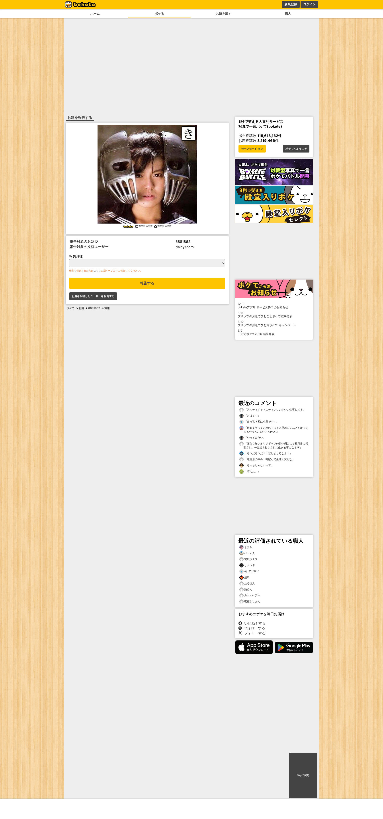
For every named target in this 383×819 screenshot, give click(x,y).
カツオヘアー (252, 595)
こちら (97, 270)
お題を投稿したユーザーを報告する (93, 296)
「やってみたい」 (255, 437)
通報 (107, 308)
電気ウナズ (251, 559)
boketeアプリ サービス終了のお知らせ (263, 305)
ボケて (70, 308)
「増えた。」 (252, 471)
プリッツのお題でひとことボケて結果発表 (265, 314)
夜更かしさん (252, 601)
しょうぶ (249, 565)
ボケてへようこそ (296, 148)
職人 (288, 13)
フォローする (253, 628)
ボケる (159, 13)
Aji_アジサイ (251, 571)
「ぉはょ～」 (252, 415)
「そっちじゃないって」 (259, 465)
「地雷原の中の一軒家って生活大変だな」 (269, 459)
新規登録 (291, 4)
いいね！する (254, 623)
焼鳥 (247, 577)
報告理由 (76, 256)
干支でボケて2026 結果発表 (256, 332)
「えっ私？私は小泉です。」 (261, 421)
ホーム (95, 13)
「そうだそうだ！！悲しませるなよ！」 (268, 453)
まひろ (248, 547)
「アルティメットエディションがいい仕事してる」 (274, 409)
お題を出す (223, 13)
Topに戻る (303, 775)
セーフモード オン (252, 148)
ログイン (309, 4)
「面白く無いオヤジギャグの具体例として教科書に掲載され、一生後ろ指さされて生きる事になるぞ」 (276, 445)
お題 (81, 308)
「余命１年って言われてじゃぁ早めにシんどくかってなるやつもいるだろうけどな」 (276, 429)
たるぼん (249, 583)
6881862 (94, 308)
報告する (147, 283)
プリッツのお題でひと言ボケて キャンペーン (267, 323)
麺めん (248, 589)
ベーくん (249, 553)
